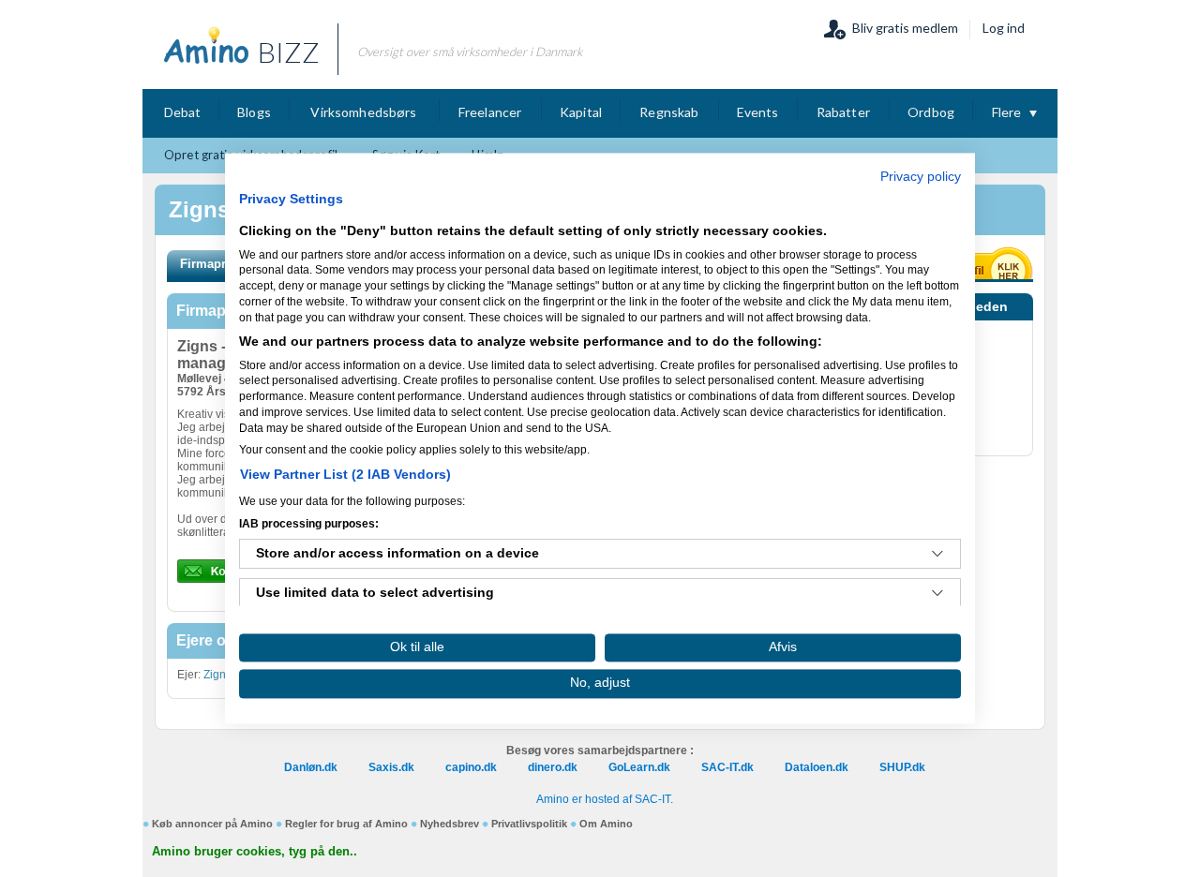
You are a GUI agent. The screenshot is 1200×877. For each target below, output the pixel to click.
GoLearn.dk (639, 767)
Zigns (217, 674)
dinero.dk (553, 767)
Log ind (1003, 28)
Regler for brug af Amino (346, 823)
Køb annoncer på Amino (212, 823)
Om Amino (606, 823)
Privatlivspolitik (529, 823)
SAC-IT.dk (727, 767)
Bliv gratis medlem (905, 28)
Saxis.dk (391, 767)
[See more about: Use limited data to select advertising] (937, 594)
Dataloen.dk (816, 767)
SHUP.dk (902, 767)
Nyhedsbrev (449, 823)
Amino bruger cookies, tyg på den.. (254, 851)
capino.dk (471, 767)
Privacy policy (920, 177)
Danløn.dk (311, 767)
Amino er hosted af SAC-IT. (604, 799)
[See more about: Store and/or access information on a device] (937, 554)
